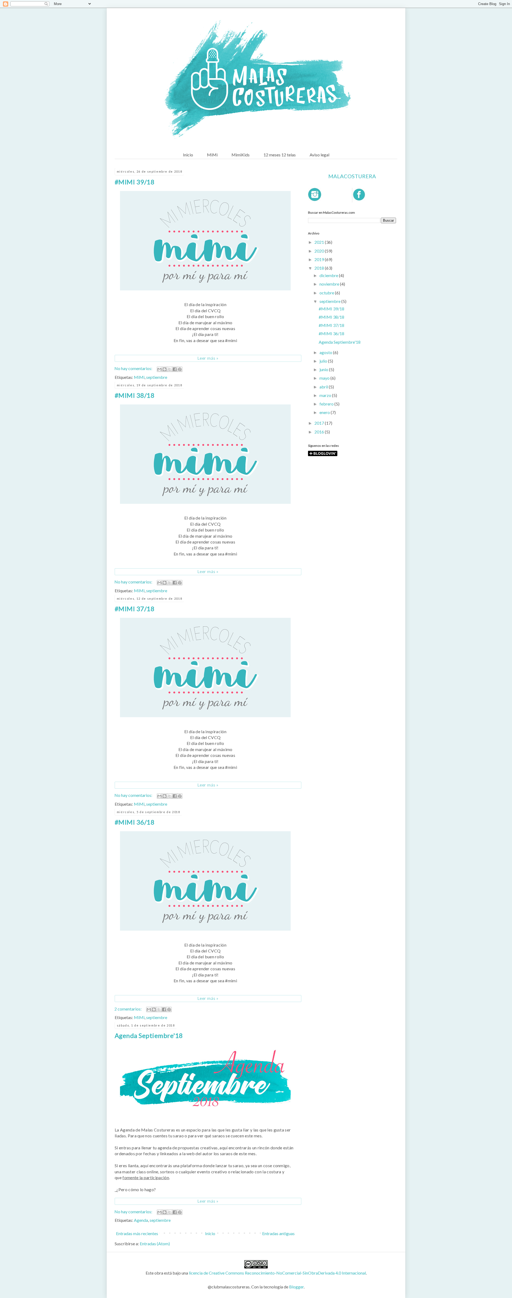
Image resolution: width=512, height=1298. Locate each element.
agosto (326, 352)
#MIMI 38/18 (134, 395)
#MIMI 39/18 (134, 182)
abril (324, 386)
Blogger (296, 1286)
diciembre (329, 275)
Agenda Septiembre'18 (149, 1035)
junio (324, 369)
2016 (319, 431)
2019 (319, 259)
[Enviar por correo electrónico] (159, 369)
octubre (327, 292)
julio (323, 360)
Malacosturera (352, 176)
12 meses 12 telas (279, 154)
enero (325, 412)
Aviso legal (319, 154)
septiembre (156, 377)
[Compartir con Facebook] (174, 369)
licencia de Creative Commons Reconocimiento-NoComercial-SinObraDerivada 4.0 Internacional (277, 1272)
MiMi (212, 154)
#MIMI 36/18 (134, 822)
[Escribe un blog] (164, 369)
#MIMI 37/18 (134, 609)
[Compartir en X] (169, 369)
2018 (319, 267)
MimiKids (240, 154)
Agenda (141, 1220)
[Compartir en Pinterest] (179, 369)
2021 (319, 242)
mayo (324, 377)
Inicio (188, 154)
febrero (326, 403)
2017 (319, 422)
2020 (319, 250)
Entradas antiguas (278, 1233)
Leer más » (208, 357)
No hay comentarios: (133, 368)
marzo (325, 395)
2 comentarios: (128, 1008)
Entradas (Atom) (155, 1243)
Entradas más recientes (137, 1233)
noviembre (329, 283)
